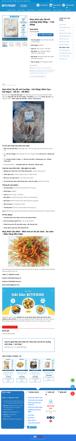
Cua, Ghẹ (62, 30)
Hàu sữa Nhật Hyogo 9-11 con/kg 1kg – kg (35, 374)
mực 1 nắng (46, 321)
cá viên (12, 321)
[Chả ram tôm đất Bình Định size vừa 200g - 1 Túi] (8, 365)
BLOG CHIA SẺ (58, 10)
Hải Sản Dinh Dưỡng (65, 33)
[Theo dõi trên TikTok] (50, 417)
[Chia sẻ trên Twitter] (33, 76)
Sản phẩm (31, 10)
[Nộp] (25, 5)
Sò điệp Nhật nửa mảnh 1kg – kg (48, 373)
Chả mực (33, 321)
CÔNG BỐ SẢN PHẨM (44, 10)
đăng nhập (13, 347)
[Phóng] (4, 38)
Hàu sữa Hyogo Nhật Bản (26, 319)
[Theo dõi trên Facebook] (48, 417)
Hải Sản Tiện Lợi (63, 39)
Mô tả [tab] (3, 85)
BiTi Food (45, 269)
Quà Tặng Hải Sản (64, 50)
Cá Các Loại (62, 24)
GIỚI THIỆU (21, 10)
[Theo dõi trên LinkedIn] (53, 417)
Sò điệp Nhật (38, 319)
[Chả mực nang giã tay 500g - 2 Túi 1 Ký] (22, 365)
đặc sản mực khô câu (37, 70)
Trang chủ (11, 10)
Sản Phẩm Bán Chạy (65, 53)
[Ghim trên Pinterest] (39, 76)
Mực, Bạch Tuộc (64, 47)
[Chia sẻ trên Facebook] (31, 76)
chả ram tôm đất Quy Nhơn (22, 321)
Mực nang (40, 321)
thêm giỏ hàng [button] (8, 380)
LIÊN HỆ (67, 10)
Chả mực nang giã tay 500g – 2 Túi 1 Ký (22, 374)
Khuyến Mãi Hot (64, 44)
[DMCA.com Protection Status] (38, 436)
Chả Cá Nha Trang (64, 27)
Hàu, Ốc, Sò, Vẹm (64, 41)
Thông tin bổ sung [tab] (11, 85)
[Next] (25, 28)
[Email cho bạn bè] (36, 76)
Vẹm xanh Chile (47, 319)
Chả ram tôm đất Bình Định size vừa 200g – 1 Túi (8, 374)
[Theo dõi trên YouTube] (51, 421)
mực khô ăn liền (46, 70)
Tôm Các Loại (63, 59)
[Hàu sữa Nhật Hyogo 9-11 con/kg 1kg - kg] (35, 365)
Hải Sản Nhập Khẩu (65, 36)
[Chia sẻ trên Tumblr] (44, 76)
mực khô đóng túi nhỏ (41, 71)
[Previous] (4, 28)
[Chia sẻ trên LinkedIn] (41, 76)
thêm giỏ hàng (46, 34)
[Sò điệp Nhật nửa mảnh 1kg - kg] (49, 365)
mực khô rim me (43, 73)
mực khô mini (35, 73)
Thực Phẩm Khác (64, 56)
